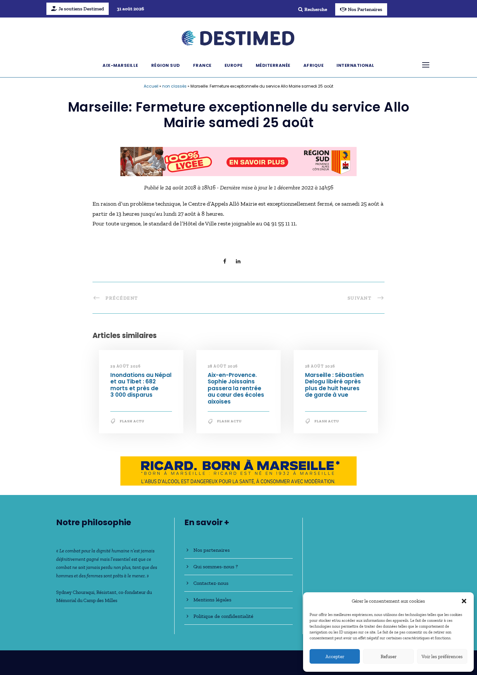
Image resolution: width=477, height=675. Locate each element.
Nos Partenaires (365, 9)
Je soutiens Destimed (81, 9)
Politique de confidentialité (223, 616)
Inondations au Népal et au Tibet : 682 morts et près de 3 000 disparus (141, 385)
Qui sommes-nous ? (215, 566)
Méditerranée (273, 65)
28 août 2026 (223, 366)
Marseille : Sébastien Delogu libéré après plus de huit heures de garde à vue (334, 385)
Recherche (315, 9)
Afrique (313, 65)
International (355, 65)
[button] (464, 601)
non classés (174, 86)
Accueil (151, 86)
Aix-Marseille (120, 65)
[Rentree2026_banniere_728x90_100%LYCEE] (238, 160)
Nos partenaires (211, 550)
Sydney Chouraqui (75, 592)
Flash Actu (132, 421)
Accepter (334, 656)
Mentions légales (212, 600)
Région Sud (165, 65)
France (202, 65)
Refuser (389, 656)
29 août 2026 (125, 366)
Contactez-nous (210, 583)
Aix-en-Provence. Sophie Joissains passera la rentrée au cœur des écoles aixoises (236, 388)
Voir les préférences (442, 656)
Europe (234, 65)
